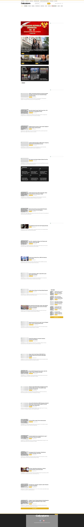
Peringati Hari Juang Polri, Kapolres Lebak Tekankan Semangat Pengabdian (38, 485)
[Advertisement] (42, 15)
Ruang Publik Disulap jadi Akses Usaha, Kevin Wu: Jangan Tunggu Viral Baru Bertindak (38, 372)
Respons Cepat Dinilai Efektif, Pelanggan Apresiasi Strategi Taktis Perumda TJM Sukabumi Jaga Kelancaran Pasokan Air (34, 172)
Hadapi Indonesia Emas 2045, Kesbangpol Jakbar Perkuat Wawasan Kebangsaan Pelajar (38, 193)
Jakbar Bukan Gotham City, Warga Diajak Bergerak (38, 290)
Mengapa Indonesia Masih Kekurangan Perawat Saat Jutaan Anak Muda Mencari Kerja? (41, 61)
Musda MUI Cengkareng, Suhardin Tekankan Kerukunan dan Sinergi (37, 339)
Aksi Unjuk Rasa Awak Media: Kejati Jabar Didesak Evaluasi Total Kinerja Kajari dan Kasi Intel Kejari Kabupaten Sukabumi (43, 72)
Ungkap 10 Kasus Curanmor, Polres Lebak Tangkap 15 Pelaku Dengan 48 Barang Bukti (38, 127)
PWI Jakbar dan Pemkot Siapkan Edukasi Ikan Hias (38, 159)
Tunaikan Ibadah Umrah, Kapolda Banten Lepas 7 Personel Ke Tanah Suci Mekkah (38, 437)
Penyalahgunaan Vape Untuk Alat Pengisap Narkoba (25, 72)
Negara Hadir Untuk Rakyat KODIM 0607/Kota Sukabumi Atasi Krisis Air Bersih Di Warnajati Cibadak (37, 355)
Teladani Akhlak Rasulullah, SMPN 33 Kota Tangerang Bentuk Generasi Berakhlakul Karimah (39, 143)
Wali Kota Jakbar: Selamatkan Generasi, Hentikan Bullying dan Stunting (26, 61)
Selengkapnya (56, 317)
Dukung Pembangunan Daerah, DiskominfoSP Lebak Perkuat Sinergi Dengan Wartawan (43, 179)
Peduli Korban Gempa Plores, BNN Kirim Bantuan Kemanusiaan (34, 72)
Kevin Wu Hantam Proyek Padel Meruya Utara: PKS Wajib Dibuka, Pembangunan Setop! (38, 111)
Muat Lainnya (34, 508)
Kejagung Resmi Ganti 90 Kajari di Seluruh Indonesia (34, 78)
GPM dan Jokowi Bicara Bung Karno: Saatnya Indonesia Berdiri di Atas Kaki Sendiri (25, 78)
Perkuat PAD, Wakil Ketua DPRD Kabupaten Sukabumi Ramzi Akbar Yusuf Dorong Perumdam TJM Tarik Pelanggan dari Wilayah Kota (43, 172)
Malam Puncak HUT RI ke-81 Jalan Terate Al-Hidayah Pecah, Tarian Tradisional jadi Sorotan (38, 323)
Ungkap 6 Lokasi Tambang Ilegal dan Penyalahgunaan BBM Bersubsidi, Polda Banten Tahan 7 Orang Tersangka (39, 501)
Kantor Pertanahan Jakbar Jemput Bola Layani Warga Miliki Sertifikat (37, 274)
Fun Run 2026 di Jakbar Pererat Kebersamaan (37, 420)
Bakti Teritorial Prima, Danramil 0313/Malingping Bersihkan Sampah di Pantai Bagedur (38, 209)
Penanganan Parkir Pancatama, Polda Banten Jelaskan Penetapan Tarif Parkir (37, 453)
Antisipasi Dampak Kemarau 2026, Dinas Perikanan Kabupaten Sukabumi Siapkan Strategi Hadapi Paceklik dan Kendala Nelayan (25, 179)
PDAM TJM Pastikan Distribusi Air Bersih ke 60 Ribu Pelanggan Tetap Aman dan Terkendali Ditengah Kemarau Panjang (38, 94)
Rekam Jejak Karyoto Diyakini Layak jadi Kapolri (44, 79)
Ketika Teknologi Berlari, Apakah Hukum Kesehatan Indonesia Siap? (34, 50)
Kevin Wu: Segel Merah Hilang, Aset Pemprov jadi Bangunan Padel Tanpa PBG (38, 242)
